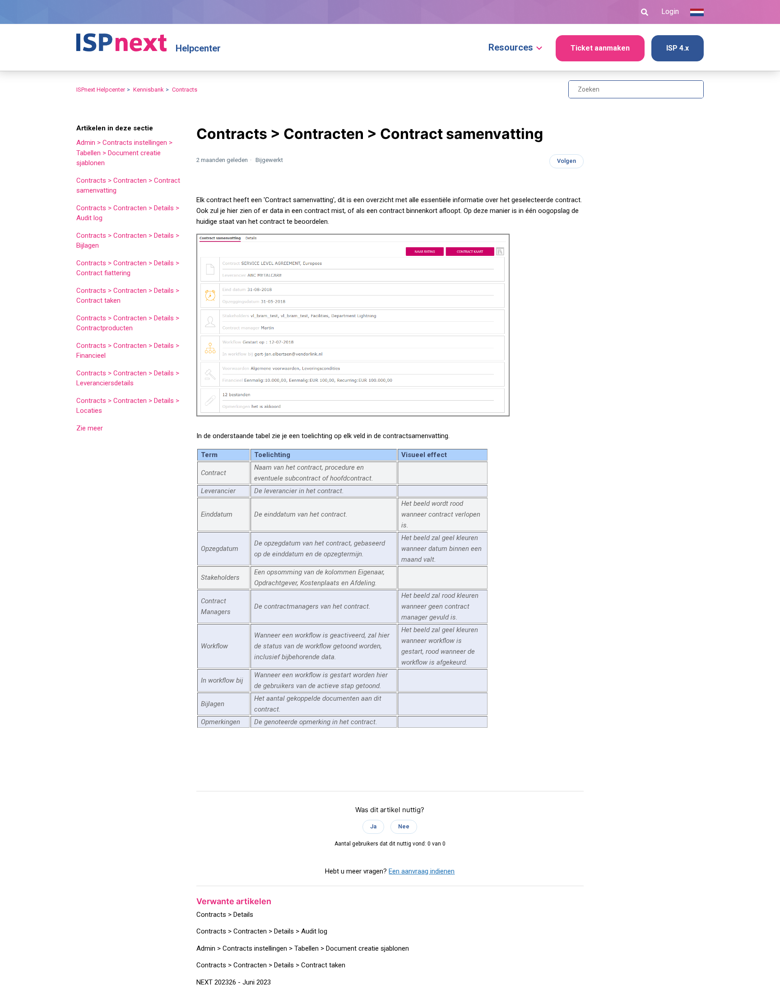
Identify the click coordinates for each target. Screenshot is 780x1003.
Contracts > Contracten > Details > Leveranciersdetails (127, 378)
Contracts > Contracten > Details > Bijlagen (127, 240)
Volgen (566, 160)
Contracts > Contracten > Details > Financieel (127, 351)
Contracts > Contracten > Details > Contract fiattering (127, 268)
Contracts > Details (224, 915)
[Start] (121, 38)
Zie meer (89, 428)
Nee (403, 826)
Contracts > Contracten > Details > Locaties (127, 406)
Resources (510, 47)
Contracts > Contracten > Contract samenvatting (128, 185)
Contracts (184, 89)
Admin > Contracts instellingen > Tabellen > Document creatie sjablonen (124, 153)
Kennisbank (148, 89)
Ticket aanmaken (600, 48)
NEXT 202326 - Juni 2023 (233, 982)
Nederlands (697, 12)
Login (670, 11)
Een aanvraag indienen (422, 871)
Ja (373, 826)
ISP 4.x (677, 48)
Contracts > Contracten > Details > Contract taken (127, 296)
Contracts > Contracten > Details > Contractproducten (127, 323)
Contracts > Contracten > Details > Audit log (127, 213)
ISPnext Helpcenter (100, 89)
